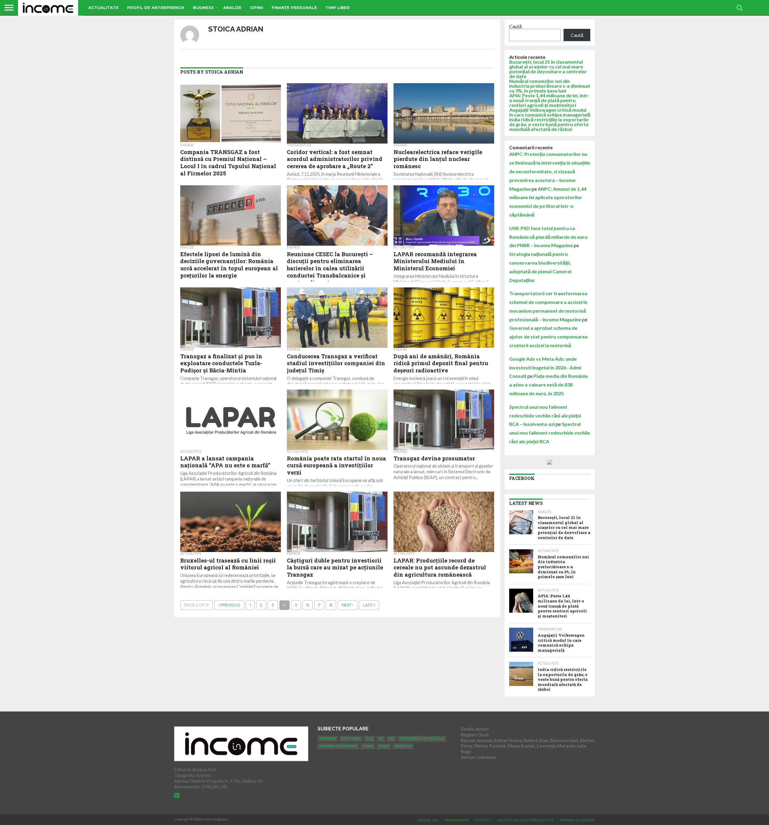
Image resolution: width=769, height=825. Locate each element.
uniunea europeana (338, 746)
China (368, 746)
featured (351, 739)
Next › (348, 605)
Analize (232, 7)
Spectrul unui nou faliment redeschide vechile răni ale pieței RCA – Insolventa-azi (545, 415)
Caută (515, 26)
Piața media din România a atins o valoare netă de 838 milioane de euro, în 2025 (548, 384)
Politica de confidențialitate (525, 820)
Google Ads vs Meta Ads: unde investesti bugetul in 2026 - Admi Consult (545, 367)
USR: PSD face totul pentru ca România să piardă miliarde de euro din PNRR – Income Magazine (548, 236)
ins (391, 739)
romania (328, 739)
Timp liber (337, 7)
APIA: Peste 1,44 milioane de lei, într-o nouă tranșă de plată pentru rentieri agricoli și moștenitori (549, 100)
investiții (403, 746)
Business (203, 7)
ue (380, 739)
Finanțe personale (294, 7)
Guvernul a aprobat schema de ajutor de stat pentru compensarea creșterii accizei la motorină (548, 336)
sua (369, 739)
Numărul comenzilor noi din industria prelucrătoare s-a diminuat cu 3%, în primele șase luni (549, 85)
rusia (384, 746)
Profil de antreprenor (155, 7)
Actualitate (103, 7)
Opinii (256, 7)
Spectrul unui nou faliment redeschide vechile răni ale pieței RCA (549, 432)
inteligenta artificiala (422, 739)
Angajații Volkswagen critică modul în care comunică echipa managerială (549, 112)
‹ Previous (229, 605)
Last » (369, 605)
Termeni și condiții (577, 820)
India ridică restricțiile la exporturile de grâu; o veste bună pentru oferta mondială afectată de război (548, 124)
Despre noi (427, 820)
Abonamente (456, 820)
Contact (483, 820)
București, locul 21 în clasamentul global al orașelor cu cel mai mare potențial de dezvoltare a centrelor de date (548, 69)
